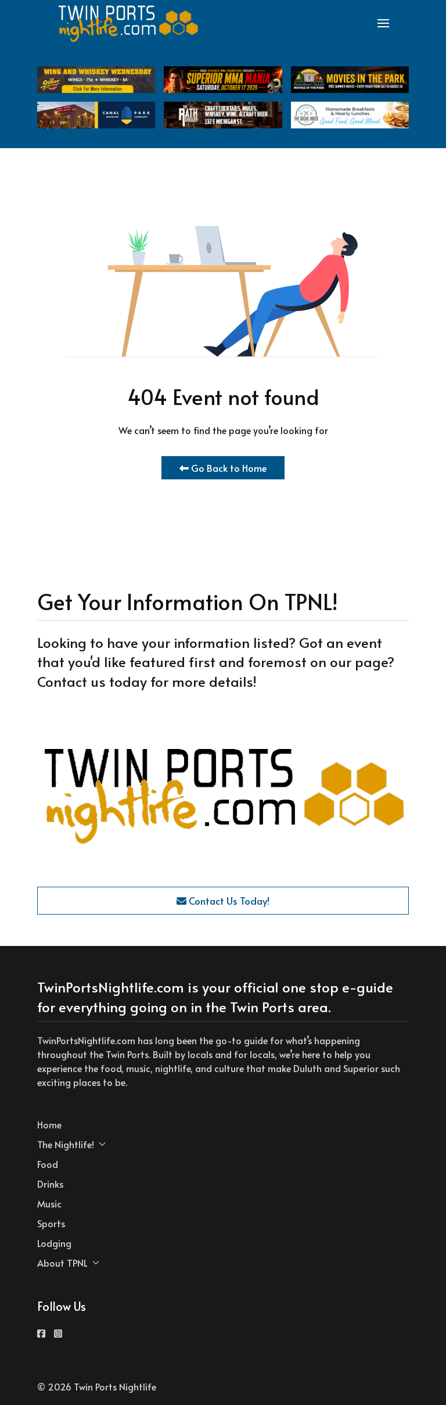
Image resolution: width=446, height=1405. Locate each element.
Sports (51, 1223)
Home (49, 1124)
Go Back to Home (228, 467)
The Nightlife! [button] (65, 1144)
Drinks (50, 1183)
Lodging (54, 1242)
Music (49, 1203)
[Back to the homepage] (129, 23)
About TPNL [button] (62, 1262)
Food (47, 1163)
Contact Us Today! (227, 901)
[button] (383, 23)
